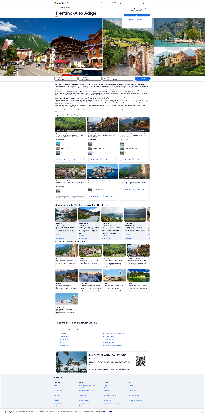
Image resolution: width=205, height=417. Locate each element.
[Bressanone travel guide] (90, 280)
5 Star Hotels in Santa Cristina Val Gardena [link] (113, 333)
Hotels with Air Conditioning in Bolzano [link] (112, 345)
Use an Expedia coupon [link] (134, 395)
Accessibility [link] (106, 398)
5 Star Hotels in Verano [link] (108, 336)
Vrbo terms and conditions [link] (110, 395)
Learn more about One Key (137, 19)
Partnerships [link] (57, 393)
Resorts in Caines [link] (64, 345)
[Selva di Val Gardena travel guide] (138, 256)
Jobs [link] (55, 387)
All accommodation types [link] (84, 400)
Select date (61, 79)
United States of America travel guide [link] (87, 385)
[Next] (149, 223)
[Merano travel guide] (66, 280)
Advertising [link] (56, 400)
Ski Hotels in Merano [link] (65, 333)
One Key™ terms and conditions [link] (111, 393)
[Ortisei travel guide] (90, 256)
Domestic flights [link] (82, 395)
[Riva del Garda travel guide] (66, 256)
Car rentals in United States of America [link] (87, 398)
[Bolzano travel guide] (114, 256)
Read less (58, 234)
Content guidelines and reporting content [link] (113, 403)
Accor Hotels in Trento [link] (65, 339)
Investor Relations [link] (58, 398)
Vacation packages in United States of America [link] (89, 393)
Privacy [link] (105, 385)
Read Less (57, 111)
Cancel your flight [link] (133, 390)
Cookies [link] (106, 387)
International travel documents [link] (135, 398)
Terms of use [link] (107, 390)
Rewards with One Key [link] (84, 403)
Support (133, 3)
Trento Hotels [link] (63, 342)
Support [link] (131, 385)
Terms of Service (9, 412)
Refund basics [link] (132, 393)
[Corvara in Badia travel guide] (66, 304)
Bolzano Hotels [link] (64, 336)
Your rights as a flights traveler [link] (135, 400)
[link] (137, 25)
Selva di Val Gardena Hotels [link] (110, 342)
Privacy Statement (108, 411)
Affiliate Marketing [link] (58, 403)
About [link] (55, 385)
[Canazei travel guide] (138, 280)
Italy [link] (60, 7)
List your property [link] (58, 390)
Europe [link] (56, 7)
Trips (139, 3)
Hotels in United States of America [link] (86, 387)
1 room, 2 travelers (111, 79)
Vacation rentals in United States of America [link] (88, 390)
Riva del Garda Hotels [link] (108, 339)
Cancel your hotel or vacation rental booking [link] (138, 387)
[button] (102, 322)
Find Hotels (77, 160)
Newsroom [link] (56, 395)
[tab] (63, 329)
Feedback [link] (56, 405)
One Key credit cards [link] (83, 405)
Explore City (63, 160)
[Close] (202, 413)
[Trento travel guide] (114, 280)
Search (143, 78)
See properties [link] (60, 238)
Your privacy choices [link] (108, 400)
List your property (123, 3)
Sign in (149, 3)
